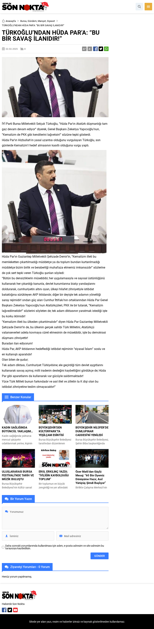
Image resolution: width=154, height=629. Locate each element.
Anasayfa (11, 21)
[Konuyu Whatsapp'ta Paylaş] (106, 49)
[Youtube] (15, 610)
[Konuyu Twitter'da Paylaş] (101, 49)
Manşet (42, 21)
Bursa (23, 21)
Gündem (32, 21)
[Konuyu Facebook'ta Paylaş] (95, 49)
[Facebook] (4, 610)
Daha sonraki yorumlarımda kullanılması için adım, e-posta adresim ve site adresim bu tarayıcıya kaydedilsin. (54, 547)
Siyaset (51, 21)
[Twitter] (10, 610)
